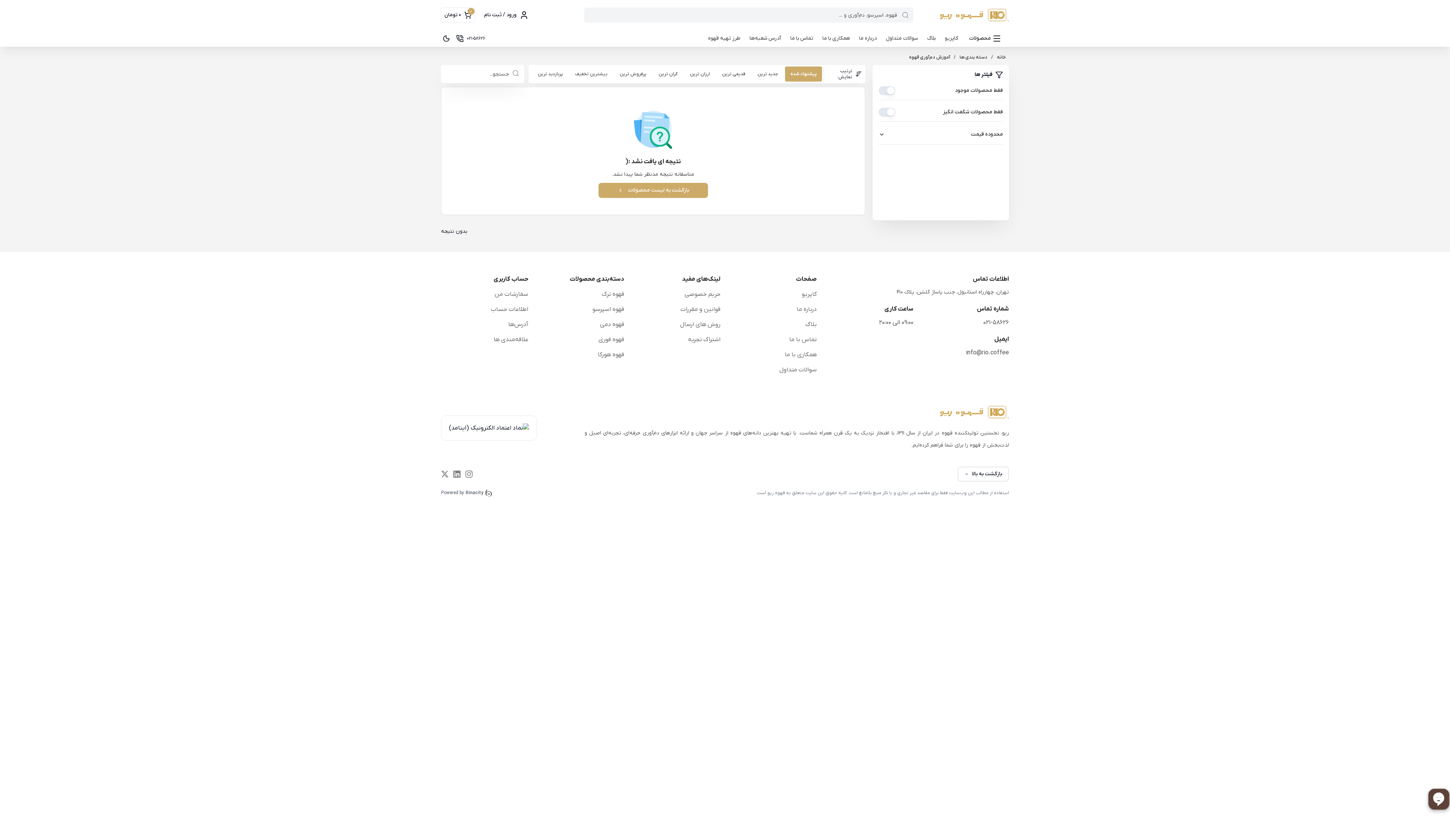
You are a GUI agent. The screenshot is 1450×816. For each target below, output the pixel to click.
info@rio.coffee (987, 353)
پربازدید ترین (550, 74)
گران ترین (668, 74)
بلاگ (931, 38)
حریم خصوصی (702, 294)
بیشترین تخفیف (591, 74)
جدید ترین (767, 74)
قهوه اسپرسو (608, 309)
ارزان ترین (700, 74)
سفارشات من (511, 294)
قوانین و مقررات (700, 309)
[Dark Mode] (446, 38)
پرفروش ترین (633, 74)
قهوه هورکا (611, 355)
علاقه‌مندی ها (511, 339)
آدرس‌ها (518, 324)
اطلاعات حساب (509, 309)
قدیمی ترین (733, 74)
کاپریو (951, 38)
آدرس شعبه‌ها (765, 38)
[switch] (887, 90)
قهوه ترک (613, 294)
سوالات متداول (902, 38)
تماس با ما (801, 38)
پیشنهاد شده (803, 74)
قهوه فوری (611, 339)
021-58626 (996, 322)
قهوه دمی (612, 324)
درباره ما (868, 38)
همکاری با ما (836, 38)
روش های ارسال (700, 324)
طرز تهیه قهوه (724, 38)
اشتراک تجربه (704, 339)
